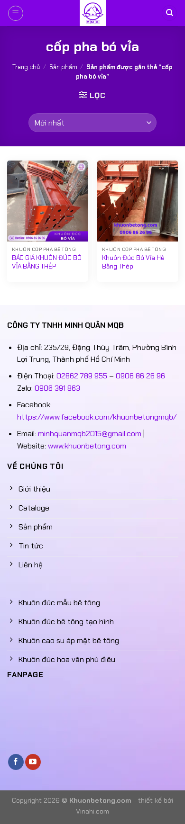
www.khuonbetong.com (87, 446)
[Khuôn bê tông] (92, 13)
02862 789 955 (81, 376)
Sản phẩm (63, 67)
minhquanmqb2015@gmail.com (89, 434)
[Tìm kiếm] (169, 13)
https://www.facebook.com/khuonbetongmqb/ (96, 417)
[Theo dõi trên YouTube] (33, 762)
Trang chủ (26, 67)
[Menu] (15, 13)
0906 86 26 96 (140, 376)
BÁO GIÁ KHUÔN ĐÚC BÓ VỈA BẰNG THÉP (47, 262)
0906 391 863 (57, 388)
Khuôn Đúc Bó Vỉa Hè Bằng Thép (133, 262)
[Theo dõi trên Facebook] (16, 762)
